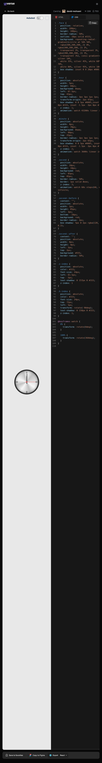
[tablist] (69, 17)
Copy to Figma (39, 755)
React (62, 755)
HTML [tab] (60, 17)
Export (55, 755)
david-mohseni (74, 11)
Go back (10, 11)
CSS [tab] (76, 17)
